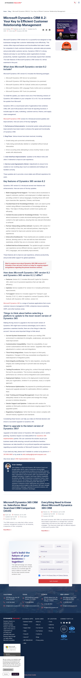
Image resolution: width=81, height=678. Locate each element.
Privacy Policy (52, 575)
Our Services (39, 627)
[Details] (79, 2)
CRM (25, 643)
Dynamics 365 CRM (22, 31)
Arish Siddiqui (7, 29)
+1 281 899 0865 (29, 602)
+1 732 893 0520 (67, 602)
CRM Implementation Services (25, 459)
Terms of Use (27, 674)
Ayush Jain (8, 514)
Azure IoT (26, 637)
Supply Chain (27, 627)
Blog (9, 11)
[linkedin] (69, 623)
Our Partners (39, 630)
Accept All (15, 674)
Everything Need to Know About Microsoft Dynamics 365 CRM (56, 505)
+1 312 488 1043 (48, 604)
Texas (50, 621)
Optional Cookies (8, 669)
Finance (26, 624)
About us (38, 621)
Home (5, 11)
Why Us (38, 624)
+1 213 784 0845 (10, 602)
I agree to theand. (54, 575)
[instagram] (67, 623)
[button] (40, 557)
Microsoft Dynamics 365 (11, 303)
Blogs (37, 637)
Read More (7, 530)
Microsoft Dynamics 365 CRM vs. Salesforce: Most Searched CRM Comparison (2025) (20, 506)
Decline (6, 674)
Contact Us (39, 634)
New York (51, 627)
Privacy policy (40, 640)
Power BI (26, 634)
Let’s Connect (54, 581)
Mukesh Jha (46, 512)
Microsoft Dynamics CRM (11, 119)
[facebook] (64, 623)
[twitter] (61, 623)
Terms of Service (63, 575)
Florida (50, 630)
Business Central (28, 621)
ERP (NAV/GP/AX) (28, 640)
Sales (25, 630)
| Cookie (33, 674)
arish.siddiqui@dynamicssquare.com (34, 454)
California (51, 624)
